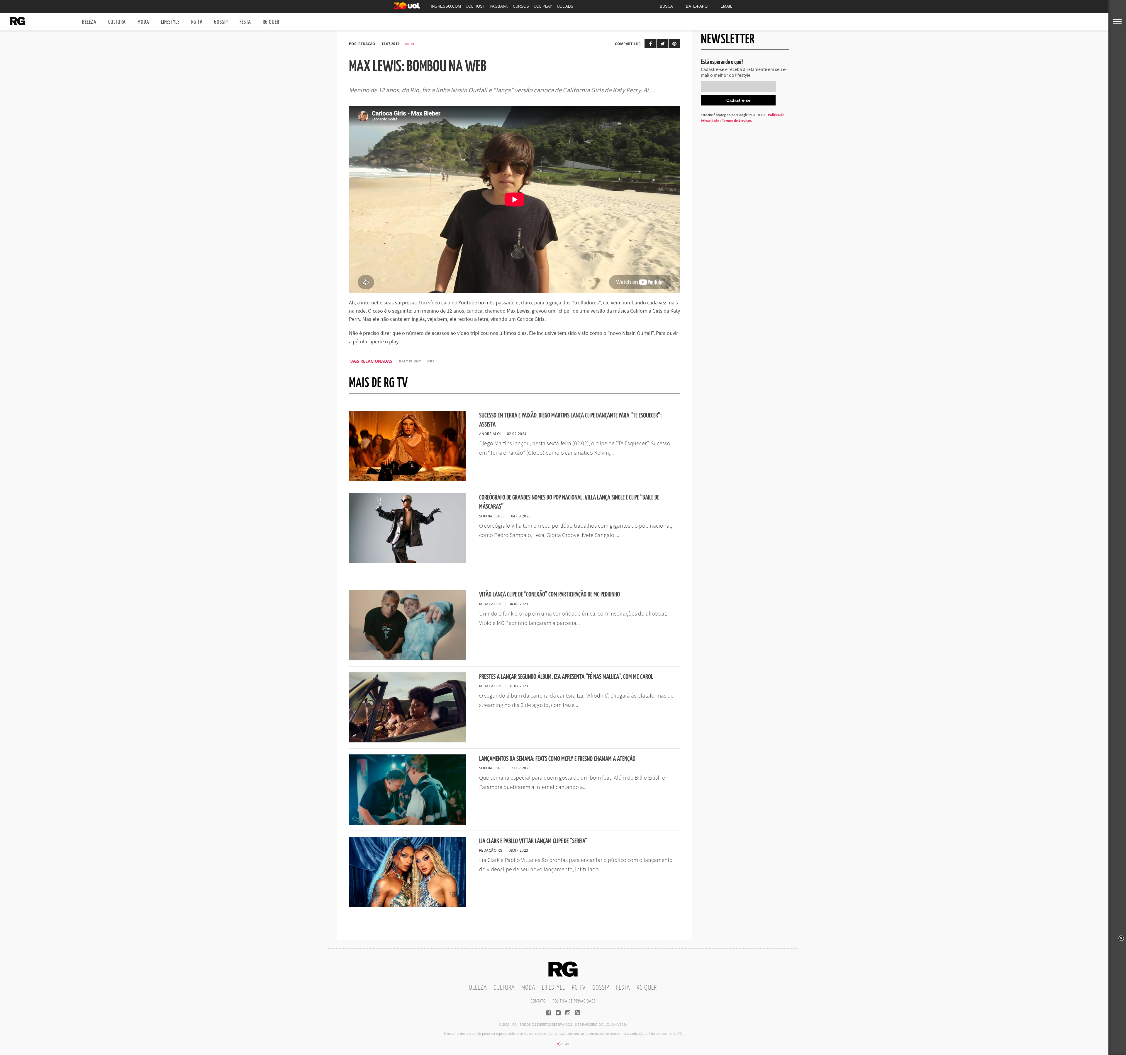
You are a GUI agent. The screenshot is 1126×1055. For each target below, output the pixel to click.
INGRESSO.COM (446, 6)
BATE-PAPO (697, 6)
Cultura (117, 22)
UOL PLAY (543, 6)
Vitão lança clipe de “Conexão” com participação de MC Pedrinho (549, 594)
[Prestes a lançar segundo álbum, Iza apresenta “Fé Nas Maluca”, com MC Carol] (407, 740)
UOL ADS (565, 6)
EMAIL (726, 6)
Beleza (89, 22)
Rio (430, 361)
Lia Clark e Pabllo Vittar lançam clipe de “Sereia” (533, 841)
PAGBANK (499, 6)
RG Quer (271, 22)
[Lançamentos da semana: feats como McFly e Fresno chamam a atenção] (407, 823)
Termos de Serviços (737, 120)
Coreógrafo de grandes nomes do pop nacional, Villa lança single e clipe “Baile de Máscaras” (569, 502)
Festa (245, 22)
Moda (143, 22)
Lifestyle (170, 22)
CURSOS (521, 6)
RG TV (196, 22)
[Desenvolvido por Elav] (563, 1046)
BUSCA (666, 6)
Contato (538, 1001)
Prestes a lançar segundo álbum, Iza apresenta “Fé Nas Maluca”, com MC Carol (566, 677)
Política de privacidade (574, 1001)
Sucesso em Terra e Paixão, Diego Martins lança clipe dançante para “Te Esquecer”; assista (570, 420)
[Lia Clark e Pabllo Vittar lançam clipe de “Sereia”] (407, 905)
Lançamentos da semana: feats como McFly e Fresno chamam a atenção (557, 759)
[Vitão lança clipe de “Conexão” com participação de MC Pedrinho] (407, 658)
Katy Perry (410, 361)
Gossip (221, 22)
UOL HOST (475, 6)
